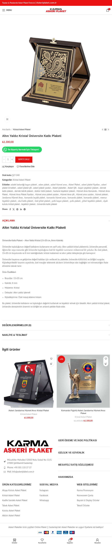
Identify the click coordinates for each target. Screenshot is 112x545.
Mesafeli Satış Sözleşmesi (75, 465)
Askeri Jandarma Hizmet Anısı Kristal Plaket (29, 410)
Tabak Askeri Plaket (10, 506)
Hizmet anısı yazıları (85, 195)
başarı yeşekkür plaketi (88, 188)
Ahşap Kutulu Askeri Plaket (14, 490)
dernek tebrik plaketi (24, 191)
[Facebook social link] (10, 209)
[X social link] (13, 209)
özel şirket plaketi (42, 201)
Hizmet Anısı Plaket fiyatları (21, 195)
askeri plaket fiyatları (91, 185)
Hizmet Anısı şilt (67, 195)
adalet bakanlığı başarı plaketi (24, 185)
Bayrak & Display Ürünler (88, 501)
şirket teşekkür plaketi (92, 201)
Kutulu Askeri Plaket (11, 511)
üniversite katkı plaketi (47, 204)
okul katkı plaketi (25, 201)
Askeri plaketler (59, 188)
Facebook (44, 496)
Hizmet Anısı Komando (87, 191)
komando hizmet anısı (56, 198)
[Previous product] (102, 129)
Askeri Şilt (72, 188)
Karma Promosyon (85, 490)
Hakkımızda (65, 477)
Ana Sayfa (6, 130)
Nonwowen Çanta (85, 496)
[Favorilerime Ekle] (51, 358)
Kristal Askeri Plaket (21, 130)
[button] (51, 363)
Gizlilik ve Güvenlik (71, 452)
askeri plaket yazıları (42, 188)
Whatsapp (44, 501)
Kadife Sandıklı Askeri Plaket (14, 501)
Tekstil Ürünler (83, 506)
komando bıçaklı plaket (34, 198)
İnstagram (44, 490)
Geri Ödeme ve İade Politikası (77, 440)
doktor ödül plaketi (43, 191)
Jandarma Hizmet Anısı (12, 198)
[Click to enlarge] (7, 119)
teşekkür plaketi (28, 204)
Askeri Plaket (74, 185)
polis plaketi (75, 201)
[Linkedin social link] (21, 209)
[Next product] (108, 129)
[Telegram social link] (25, 209)
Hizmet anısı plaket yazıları (47, 195)
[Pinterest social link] (17, 209)
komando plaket (75, 198)
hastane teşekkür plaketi (64, 191)
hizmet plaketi (101, 195)
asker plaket (43, 185)
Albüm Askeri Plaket (11, 516)
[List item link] (28, 467)
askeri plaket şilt (25, 188)
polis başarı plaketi (60, 201)
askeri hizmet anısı (59, 185)
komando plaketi (91, 198)
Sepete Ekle (23, 159)
